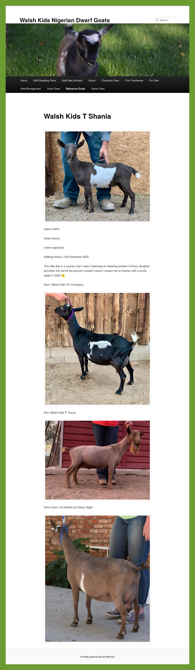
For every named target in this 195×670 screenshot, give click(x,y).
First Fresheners (134, 80)
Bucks (92, 80)
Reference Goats (75, 88)
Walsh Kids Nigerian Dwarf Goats (65, 20)
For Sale (154, 80)
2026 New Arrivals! (72, 80)
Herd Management (31, 88)
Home (24, 80)
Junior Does (53, 88)
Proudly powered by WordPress (97, 656)
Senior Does (98, 88)
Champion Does (110, 80)
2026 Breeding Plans (44, 80)
